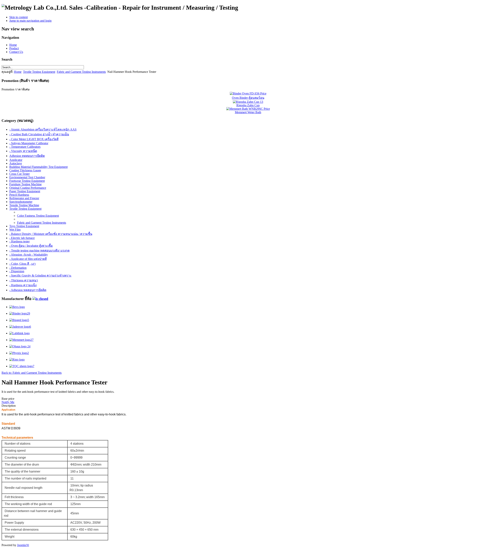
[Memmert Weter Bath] (248, 108)
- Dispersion (16, 271)
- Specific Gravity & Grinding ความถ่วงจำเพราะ (40, 275)
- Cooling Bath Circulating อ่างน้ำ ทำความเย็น (39, 134)
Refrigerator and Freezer (24, 198)
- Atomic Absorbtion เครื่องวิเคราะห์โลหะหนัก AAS (43, 129)
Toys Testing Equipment (24, 226)
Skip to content (18, 17)
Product (14, 48)
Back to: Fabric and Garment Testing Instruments (32, 372)
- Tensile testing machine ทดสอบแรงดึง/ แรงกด (39, 250)
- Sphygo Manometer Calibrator (28, 143)
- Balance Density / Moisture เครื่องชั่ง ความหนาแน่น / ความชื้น (50, 233)
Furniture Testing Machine (25, 184)
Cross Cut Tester (19, 173)
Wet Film (15, 229)
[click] (40, 299)
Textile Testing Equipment (39, 71)
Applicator (15, 160)
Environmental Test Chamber (27, 177)
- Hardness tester (19, 241)
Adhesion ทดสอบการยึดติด (27, 155)
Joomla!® (23, 545)
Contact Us (16, 51)
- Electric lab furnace (22, 238)
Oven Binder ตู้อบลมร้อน (248, 97)
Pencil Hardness (19, 194)
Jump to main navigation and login (30, 20)
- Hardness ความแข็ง (23, 285)
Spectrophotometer (20, 201)
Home (13, 44)
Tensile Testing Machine (24, 205)
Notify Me (8, 402)
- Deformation (18, 267)
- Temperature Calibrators (24, 146)
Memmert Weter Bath (248, 112)
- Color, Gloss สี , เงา (22, 263)
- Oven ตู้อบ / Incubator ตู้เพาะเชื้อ (31, 245)
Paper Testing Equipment (24, 191)
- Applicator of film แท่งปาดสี (28, 258)
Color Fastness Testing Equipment (38, 215)
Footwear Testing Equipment (27, 180)
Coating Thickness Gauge (25, 170)
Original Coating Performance (27, 187)
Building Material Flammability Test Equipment (38, 166)
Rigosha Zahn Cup (248, 105)
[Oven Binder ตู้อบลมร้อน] (248, 93)
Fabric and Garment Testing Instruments (81, 71)
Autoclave (15, 163)
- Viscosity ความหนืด (23, 151)
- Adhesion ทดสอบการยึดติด (27, 290)
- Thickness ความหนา (23, 280)
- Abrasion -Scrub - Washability (28, 254)
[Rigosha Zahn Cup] (248, 101)
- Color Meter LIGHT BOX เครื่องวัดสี (34, 139)
